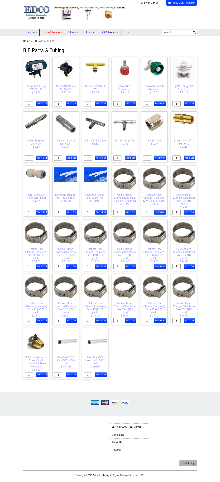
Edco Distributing (101, 475)
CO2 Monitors (110, 32)
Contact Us (118, 434)
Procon (30, 32)
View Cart (183, 2)
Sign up (154, 3)
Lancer (90, 32)
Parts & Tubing (51, 32)
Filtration (73, 32)
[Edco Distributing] (75, 18)
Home (26, 41)
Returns (116, 449)
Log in (144, 3)
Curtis (128, 32)
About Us (117, 442)
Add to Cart (42, 104)
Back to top (188, 463)
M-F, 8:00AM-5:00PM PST (126, 427)
